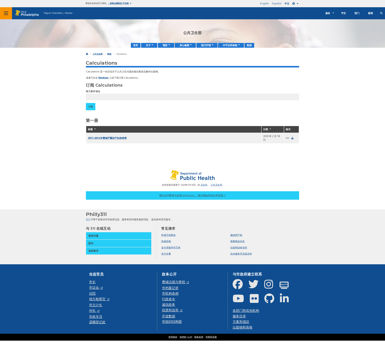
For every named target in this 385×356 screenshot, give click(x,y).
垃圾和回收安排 (238, 247)
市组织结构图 (172, 321)
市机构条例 (170, 293)
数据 (109, 54)
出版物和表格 (243, 327)
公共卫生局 (217, 184)
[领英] (287, 301)
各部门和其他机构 (246, 310)
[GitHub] (271, 301)
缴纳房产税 (236, 235)
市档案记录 (170, 288)
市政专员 (95, 316)
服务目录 (239, 316)
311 (88, 219)
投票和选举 (170, 310)
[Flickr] (256, 301)
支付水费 (166, 253)
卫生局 (204, 184)
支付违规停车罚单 (170, 247)
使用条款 (172, 337)
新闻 (370, 13)
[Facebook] (240, 286)
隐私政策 (198, 337)
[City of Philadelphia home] (28, 13)
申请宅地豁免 (168, 235)
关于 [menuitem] (148, 45)
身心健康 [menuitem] (184, 45)
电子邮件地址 (93, 91)
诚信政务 (168, 304)
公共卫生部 (98, 54)
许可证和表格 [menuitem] (230, 45)
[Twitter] (255, 286)
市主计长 (95, 305)
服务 (327, 13)
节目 (343, 13)
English (264, 3)
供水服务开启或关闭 (241, 253)
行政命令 (168, 299)
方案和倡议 (241, 321)
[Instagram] (271, 286)
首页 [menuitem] (135, 45)
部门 (357, 13)
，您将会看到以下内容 (118, 3)
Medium (104, 77)
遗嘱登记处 (97, 322)
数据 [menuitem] (249, 45)
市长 (92, 281)
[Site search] (381, 13)
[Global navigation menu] (6, 13)
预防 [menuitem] (165, 45)
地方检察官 (97, 299)
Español (277, 3)
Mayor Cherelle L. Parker (58, 13)
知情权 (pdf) (186, 337)
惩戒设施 (166, 241)
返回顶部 (372, 336)
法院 (92, 293)
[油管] (241, 301)
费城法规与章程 (174, 281)
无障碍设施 (211, 337)
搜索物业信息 (237, 241)
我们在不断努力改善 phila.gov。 (192, 195)
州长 (93, 310)
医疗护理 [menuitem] (206, 45)
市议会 (94, 287)
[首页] (87, 54)
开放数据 (168, 316)
